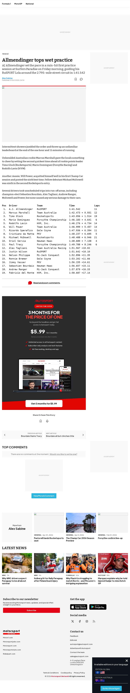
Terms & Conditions (51, 673)
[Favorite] (75, 79)
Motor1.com (8, 638)
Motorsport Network (60, 676)
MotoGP (18, 4)
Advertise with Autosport (80, 648)
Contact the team (77, 652)
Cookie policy (66, 673)
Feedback (74, 636)
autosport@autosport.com (81, 644)
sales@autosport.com (79, 656)
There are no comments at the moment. (44, 454)
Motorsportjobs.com (11, 642)
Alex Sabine (7, 78)
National (30, 4)
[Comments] (82, 79)
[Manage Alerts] (47, 421)
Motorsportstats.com (12, 650)
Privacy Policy (79, 673)
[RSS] (93, 621)
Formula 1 (6, 4)
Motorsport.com (10, 646)
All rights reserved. (77, 676)
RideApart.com (9, 654)
